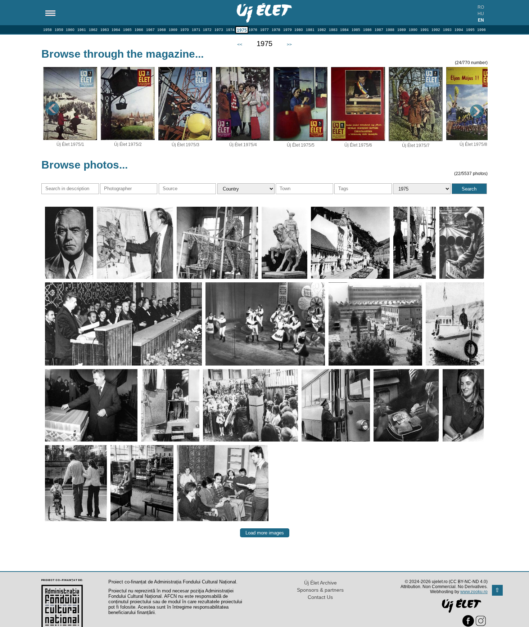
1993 (447, 30)
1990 (413, 30)
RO (481, 7)
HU (481, 13)
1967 (150, 30)
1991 (424, 30)
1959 (59, 30)
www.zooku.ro (474, 591)
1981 (310, 30)
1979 (287, 30)
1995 (470, 30)
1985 (356, 30)
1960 (70, 30)
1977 (264, 30)
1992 (435, 30)
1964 (116, 30)
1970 (184, 30)
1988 (390, 30)
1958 (47, 30)
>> (289, 44)
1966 (139, 30)
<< (239, 44)
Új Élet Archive (320, 583)
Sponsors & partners (320, 590)
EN (481, 20)
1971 (196, 30)
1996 (481, 30)
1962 (93, 30)
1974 (230, 30)
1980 (298, 30)
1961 (81, 30)
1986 (367, 30)
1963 (104, 30)
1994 (459, 30)
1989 (401, 30)
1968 (161, 30)
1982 (321, 30)
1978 (276, 30)
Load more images (264, 533)
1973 (218, 30)
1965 (127, 30)
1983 (333, 30)
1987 (379, 30)
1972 (207, 30)
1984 (344, 30)
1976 (253, 30)
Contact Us (320, 597)
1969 (173, 30)
